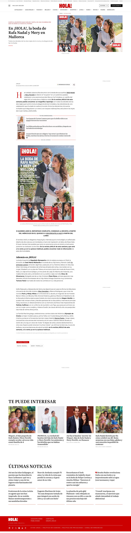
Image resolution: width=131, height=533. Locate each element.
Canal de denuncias (94, 527)
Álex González (43, 291)
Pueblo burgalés (114, 1)
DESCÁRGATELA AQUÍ (54, 233)
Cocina (55, 9)
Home (61, 13)
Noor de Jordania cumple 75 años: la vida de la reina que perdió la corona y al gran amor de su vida (49, 476)
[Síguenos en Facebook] (13, 528)
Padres (103, 9)
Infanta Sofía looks (68, 1)
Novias (95, 9)
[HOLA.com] (65, 6)
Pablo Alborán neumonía (56, 1)
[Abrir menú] (9, 5)
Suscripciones (37, 518)
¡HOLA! (18, 83)
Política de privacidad (72, 527)
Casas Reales (29, 9)
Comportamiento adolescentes (102, 1)
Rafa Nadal (71, 92)
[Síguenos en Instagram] (10, 528)
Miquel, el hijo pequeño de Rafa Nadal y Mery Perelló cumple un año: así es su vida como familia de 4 (20, 438)
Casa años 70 (91, 1)
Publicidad (35, 521)
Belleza (47, 9)
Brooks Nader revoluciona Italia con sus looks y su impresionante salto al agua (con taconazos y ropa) (107, 476)
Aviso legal (36, 527)
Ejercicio (75, 1)
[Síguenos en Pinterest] (26, 528)
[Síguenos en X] (16, 528)
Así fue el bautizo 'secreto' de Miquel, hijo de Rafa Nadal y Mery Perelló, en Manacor (79, 437)
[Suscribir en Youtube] (22, 528)
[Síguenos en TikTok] (19, 528)
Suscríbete (116, 5)
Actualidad (18, 9)
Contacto (50, 518)
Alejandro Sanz (36, 1)
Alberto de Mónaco (45, 1)
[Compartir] (74, 85)
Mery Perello (37, 345)
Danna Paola (59, 318)
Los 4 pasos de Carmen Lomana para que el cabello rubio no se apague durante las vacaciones (46, 119)
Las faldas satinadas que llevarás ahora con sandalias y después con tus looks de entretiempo (48, 127)
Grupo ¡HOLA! (51, 521)
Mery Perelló (29, 95)
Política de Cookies (51, 527)
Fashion (39, 9)
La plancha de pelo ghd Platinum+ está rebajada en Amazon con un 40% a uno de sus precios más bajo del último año (78, 496)
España (102, 5)
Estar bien (63, 9)
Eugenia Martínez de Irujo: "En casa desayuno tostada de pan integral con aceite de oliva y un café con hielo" (49, 495)
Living (81, 9)
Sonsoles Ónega (27, 1)
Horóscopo (111, 9)
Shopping (73, 9)
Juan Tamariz (19, 1)
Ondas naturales (82, 1)
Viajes (88, 9)
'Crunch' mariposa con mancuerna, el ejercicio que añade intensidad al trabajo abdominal (107, 495)
